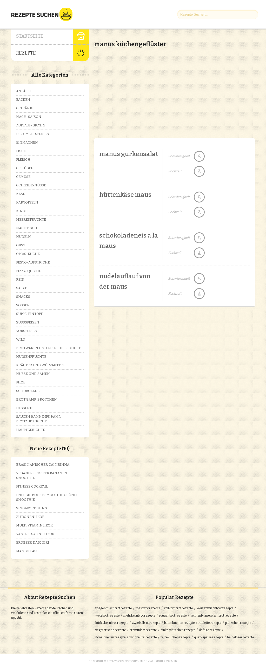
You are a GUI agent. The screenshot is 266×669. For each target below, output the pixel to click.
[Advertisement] (137, 88)
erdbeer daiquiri (32, 542)
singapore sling (31, 508)
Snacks (23, 297)
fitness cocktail (32, 486)
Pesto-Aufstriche (33, 262)
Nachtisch (26, 228)
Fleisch (23, 159)
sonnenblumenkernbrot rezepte (213, 615)
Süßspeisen (27, 322)
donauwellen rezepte (110, 637)
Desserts (25, 408)
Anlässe (24, 91)
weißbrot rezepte (107, 615)
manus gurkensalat (128, 154)
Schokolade (27, 391)
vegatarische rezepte (110, 630)
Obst (20, 245)
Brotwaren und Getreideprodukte (49, 348)
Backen (23, 100)
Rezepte (26, 53)
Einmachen (27, 142)
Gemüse (23, 177)
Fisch (21, 151)
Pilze (20, 382)
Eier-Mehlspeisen (32, 134)
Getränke (25, 108)
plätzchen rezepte (238, 623)
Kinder (23, 211)
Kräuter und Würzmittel (40, 365)
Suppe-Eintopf (29, 314)
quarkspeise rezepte (208, 637)
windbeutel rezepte (143, 637)
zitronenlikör (30, 517)
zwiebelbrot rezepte (146, 623)
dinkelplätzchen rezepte (178, 630)
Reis (20, 279)
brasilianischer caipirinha (42, 465)
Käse (20, 194)
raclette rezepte (210, 623)
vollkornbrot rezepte (178, 608)
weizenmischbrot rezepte (215, 608)
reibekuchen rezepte (175, 637)
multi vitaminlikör (34, 525)
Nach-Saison (28, 117)
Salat (21, 288)
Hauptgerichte (30, 430)
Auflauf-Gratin (30, 125)
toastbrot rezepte (148, 608)
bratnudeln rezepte (143, 630)
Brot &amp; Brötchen (36, 399)
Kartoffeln (27, 202)
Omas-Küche (28, 254)
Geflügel (24, 168)
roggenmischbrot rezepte (113, 608)
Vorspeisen (26, 331)
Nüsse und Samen (33, 374)
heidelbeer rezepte (240, 637)
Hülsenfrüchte (31, 357)
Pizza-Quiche (28, 271)
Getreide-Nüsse (31, 185)
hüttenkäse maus (125, 194)
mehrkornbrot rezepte (139, 615)
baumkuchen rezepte (179, 623)
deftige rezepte (210, 630)
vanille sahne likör (35, 534)
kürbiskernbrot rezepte (111, 623)
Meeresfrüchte (31, 219)
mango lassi (28, 551)
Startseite (29, 36)
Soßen (23, 305)
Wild (20, 339)
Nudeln (23, 237)
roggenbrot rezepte (173, 615)
